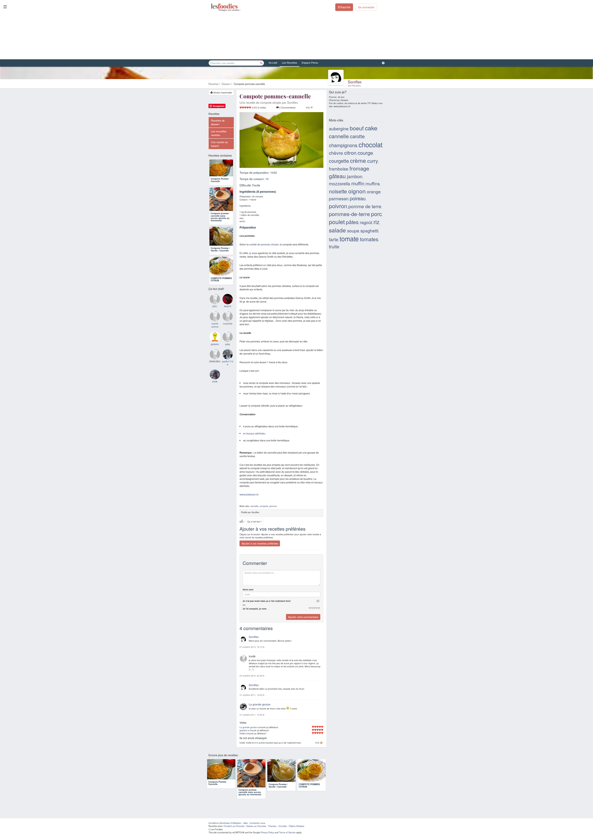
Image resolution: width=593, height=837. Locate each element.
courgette (339, 160)
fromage (359, 168)
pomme (273, 506)
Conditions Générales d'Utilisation (224, 822)
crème (358, 160)
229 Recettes (354, 85)
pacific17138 (227, 379)
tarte (333, 239)
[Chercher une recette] (261, 63)
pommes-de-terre (349, 214)
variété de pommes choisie (264, 244)
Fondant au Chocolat (234, 826)
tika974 (227, 322)
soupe (353, 230)
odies (211, 6)
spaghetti (369, 230)
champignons (343, 145)
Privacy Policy (267, 832)
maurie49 (227, 339)
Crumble (282, 826)
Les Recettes (289, 62)
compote (264, 506)
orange (374, 191)
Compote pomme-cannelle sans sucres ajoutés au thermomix (220, 223)
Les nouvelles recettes (218, 133)
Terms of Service (287, 832)
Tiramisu (272, 826)
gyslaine (244, 730)
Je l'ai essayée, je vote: (255, 608)
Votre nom (248, 589)
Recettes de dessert (218, 122)
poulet (337, 221)
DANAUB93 (214, 377)
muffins (373, 183)
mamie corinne (215, 341)
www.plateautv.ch (249, 494)
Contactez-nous (257, 822)
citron (350, 152)
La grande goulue (259, 704)
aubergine (339, 128)
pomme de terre (364, 206)
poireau (358, 198)
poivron (338, 206)
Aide (245, 822)
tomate (349, 238)
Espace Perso (310, 62)
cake (371, 127)
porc (376, 214)
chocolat (371, 144)
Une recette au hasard (219, 144)
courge (365, 152)
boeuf (357, 128)
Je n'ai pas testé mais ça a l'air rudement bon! (267, 600)
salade (337, 230)
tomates (369, 239)
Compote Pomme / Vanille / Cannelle (220, 260)
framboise (338, 168)
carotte (357, 136)
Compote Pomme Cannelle (220, 186)
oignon (357, 191)
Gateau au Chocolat (256, 826)
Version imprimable (222, 92)
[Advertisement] (296, 35)
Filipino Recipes (296, 826)
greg (227, 359)
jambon (354, 176)
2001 (214, 322)
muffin (357, 183)
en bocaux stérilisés (254, 433)
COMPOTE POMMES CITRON (221, 295)
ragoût (366, 222)
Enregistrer (219, 105)
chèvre (336, 152)
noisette (338, 191)
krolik (214, 397)
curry (372, 160)
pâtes (352, 222)
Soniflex (355, 81)
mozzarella (339, 183)
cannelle (254, 506)
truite (334, 246)
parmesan (339, 198)
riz (376, 222)
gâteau (337, 176)
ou (244, 604)
